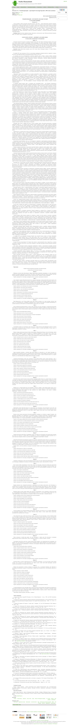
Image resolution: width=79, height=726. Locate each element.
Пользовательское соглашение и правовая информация (39, 720)
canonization (53, 699)
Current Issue (39, 7)
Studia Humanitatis (25, 1)
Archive (44, 7)
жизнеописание (34, 701)
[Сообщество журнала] (60, 10)
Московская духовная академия (45, 701)
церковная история (22, 701)
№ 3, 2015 (21, 12)
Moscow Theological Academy (40, 698)
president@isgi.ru (19, 695)
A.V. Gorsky (48, 698)
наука (38, 701)
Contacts (57, 7)
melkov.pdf (20, 14)
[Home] (15, 5)
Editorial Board (23, 7)
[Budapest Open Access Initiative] (55, 715)
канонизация (53, 703)
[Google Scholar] (35, 715)
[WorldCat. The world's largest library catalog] (21, 715)
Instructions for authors (31, 7)
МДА (53, 701)
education (24, 698)
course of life (29, 698)
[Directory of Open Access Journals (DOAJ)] (15, 715)
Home (14, 7)
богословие (16, 701)
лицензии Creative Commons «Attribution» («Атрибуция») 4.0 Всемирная (45, 723)
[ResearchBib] (49, 718)
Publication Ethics (51, 7)
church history (19, 698)
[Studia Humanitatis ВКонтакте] (61, 10)
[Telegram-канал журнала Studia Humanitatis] (63, 10)
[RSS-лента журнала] (62, 10)
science (33, 698)
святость (43, 703)
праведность (48, 703)
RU (64, 1)
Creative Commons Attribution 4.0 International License (36, 711)
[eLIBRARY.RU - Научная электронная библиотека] (42, 715)
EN (66, 1)
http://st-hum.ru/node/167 (21, 640)
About (18, 7)
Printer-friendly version (17, 704)
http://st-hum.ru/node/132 (46, 653)
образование (28, 701)
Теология (17, 13)
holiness (52, 698)
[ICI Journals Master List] (49, 715)
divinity (15, 698)
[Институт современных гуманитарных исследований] (21, 718)
